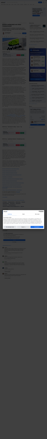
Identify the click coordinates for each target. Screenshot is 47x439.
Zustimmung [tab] (10, 214)
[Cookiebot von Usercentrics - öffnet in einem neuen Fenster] (39, 211)
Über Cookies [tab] (37, 214)
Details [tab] (23, 214)
